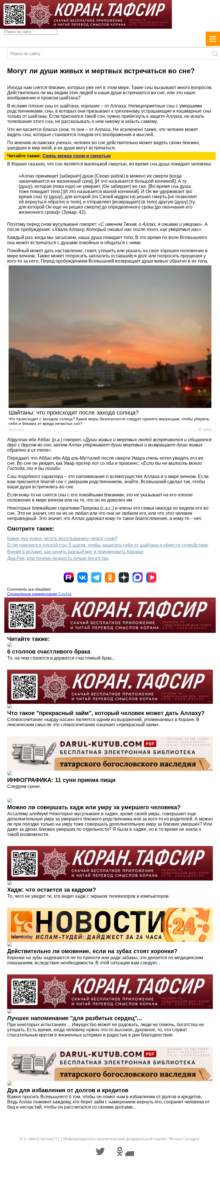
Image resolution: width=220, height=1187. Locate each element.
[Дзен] (124, 577)
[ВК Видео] (151, 577)
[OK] (110, 577)
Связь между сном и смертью (76, 155)
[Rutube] (69, 577)
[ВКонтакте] (82, 577)
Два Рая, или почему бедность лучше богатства (58, 558)
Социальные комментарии (39, 593)
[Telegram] (96, 577)
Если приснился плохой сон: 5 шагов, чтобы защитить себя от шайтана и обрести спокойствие (107, 545)
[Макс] (137, 577)
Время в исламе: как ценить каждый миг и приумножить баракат (75, 551)
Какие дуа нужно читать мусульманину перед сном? (62, 538)
